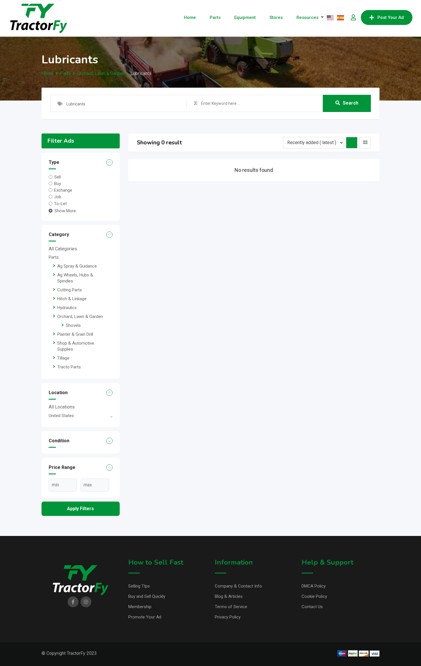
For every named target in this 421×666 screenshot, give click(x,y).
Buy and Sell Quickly (146, 596)
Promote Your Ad (144, 617)
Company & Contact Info (238, 586)
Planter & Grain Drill (75, 334)
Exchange (63, 190)
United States (61, 415)
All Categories (63, 249)
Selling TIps (139, 586)
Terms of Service (231, 606)
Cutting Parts (69, 289)
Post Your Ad (390, 17)
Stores (276, 17)
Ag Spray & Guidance (77, 266)
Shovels (73, 325)
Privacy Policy (228, 617)
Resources (307, 17)
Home (190, 17)
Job (57, 196)
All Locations (62, 407)
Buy (57, 183)
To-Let (60, 203)
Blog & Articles (229, 596)
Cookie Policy (314, 596)
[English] (330, 17)
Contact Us (312, 606)
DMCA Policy (314, 586)
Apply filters (80, 508)
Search (350, 103)
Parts (215, 17)
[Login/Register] (353, 17)
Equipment (245, 17)
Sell (57, 176)
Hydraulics (67, 307)
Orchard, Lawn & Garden (80, 316)
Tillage (63, 358)
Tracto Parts (69, 367)
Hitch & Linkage (71, 298)
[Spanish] (341, 17)
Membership (140, 606)
